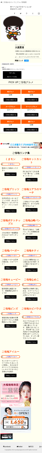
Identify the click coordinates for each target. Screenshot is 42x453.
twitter (20, 446)
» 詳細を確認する (10, 100)
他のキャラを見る (12, 77)
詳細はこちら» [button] (10, 174)
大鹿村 (26, 60)
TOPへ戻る (12, 73)
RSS (31, 446)
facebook (7, 446)
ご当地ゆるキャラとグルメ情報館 (14, 2)
